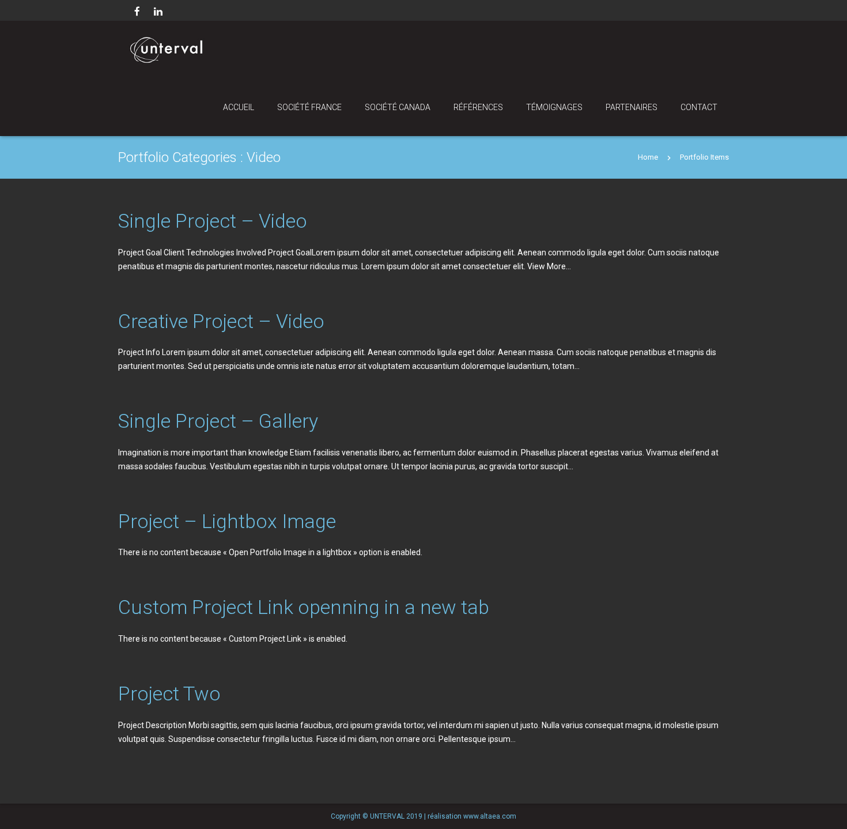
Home (648, 157)
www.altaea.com (489, 816)
